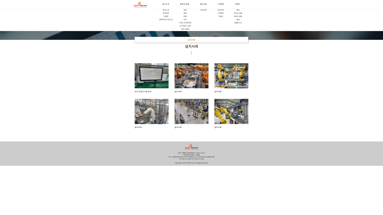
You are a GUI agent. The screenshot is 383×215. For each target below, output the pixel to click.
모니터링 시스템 (185, 26)
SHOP (237, 4)
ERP (185, 10)
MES (185, 13)
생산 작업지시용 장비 (143, 91)
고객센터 (220, 4)
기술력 (166, 16)
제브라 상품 (238, 16)
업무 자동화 (185, 29)
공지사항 (221, 10)
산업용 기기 (238, 22)
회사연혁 (166, 13)
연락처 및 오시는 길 (165, 19)
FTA (185, 19)
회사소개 (165, 4)
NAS (238, 19)
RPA (238, 10)
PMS (185, 16)
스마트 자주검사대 (185, 22)
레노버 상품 (238, 13)
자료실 (221, 16)
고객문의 (221, 13)
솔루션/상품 (184, 4)
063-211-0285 (186, 159)
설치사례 (203, 4)
